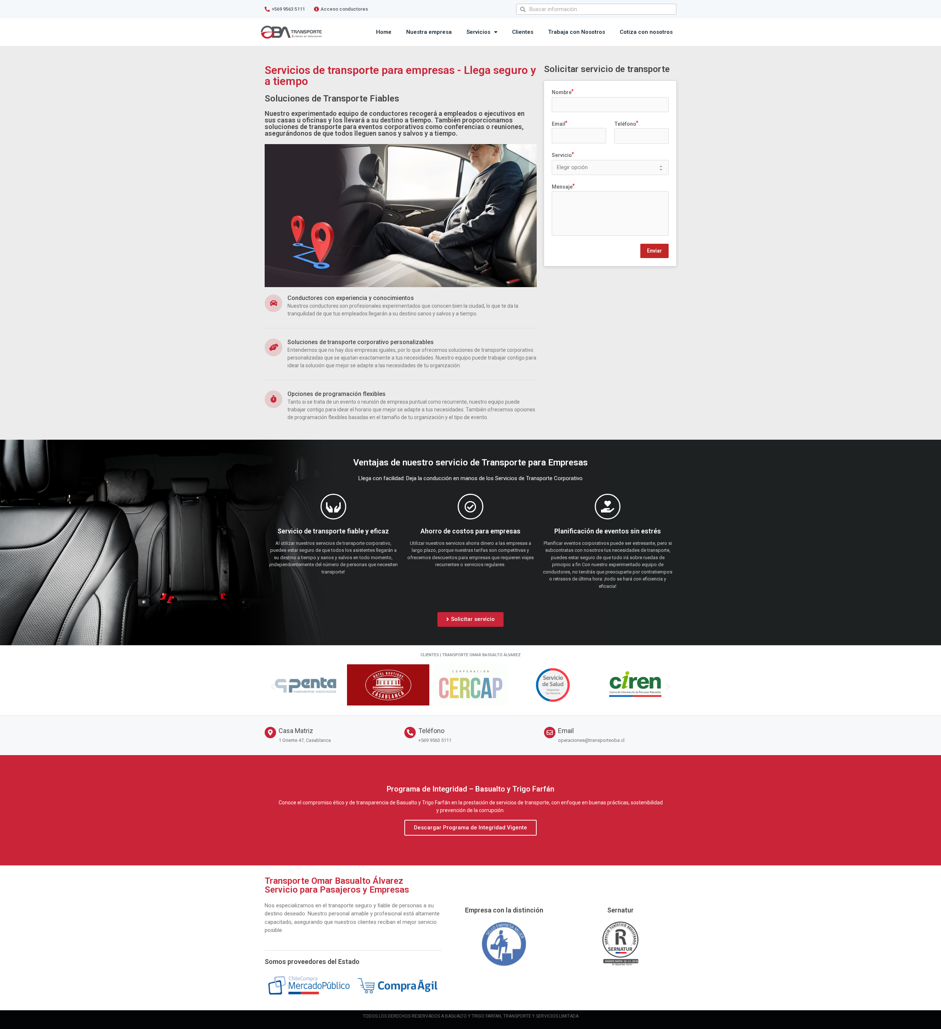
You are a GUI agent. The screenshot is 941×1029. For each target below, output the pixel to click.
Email (566, 731)
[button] (470, 619)
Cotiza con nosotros (646, 32)
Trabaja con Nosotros (576, 32)
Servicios (478, 32)
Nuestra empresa (429, 32)
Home (383, 32)
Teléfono (431, 731)
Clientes (522, 32)
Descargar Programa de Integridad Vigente (470, 827)
